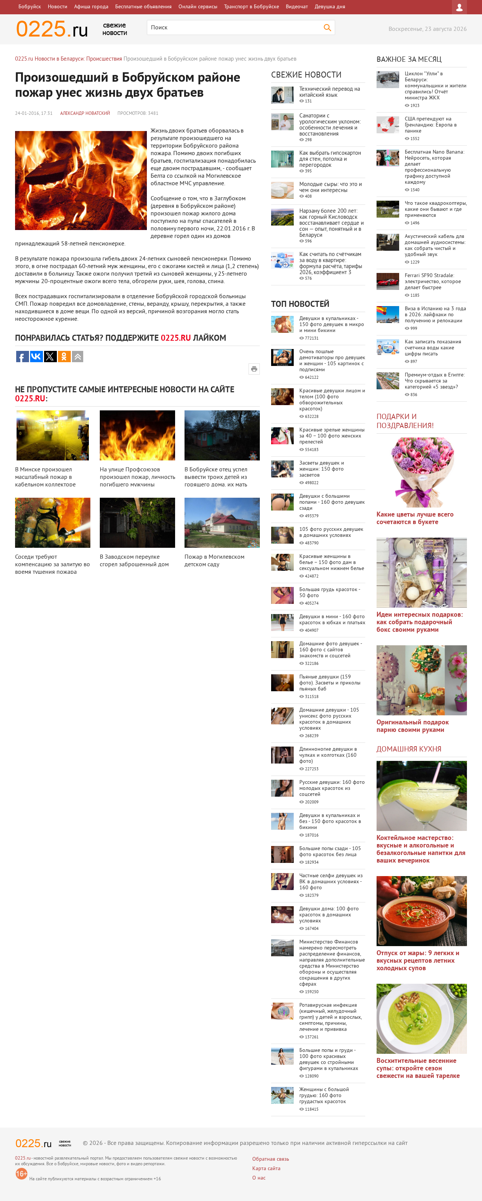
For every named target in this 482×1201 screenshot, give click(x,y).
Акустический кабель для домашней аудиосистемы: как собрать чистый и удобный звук (435, 245)
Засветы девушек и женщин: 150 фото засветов (321, 469)
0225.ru (23, 1158)
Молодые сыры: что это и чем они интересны (330, 187)
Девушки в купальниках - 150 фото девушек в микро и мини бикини (331, 324)
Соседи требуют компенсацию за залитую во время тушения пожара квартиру (52, 568)
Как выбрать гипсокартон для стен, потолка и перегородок (330, 159)
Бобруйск (29, 7)
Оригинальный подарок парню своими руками (413, 726)
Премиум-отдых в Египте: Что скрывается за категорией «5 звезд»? (435, 381)
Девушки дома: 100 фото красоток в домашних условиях (329, 915)
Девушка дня (330, 7)
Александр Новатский (85, 114)
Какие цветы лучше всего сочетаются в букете (415, 519)
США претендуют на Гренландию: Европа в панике (431, 125)
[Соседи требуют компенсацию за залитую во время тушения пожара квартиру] (52, 523)
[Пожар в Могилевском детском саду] (222, 523)
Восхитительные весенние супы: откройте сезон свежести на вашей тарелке (418, 1069)
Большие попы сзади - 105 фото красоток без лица (330, 852)
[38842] (422, 796)
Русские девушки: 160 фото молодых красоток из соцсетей (332, 788)
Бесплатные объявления (143, 7)
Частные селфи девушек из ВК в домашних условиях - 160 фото (331, 882)
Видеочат (297, 7)
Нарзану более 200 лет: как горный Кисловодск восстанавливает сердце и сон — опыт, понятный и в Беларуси (331, 223)
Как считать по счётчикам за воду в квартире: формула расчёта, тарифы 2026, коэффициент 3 (330, 263)
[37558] (422, 911)
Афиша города (91, 7)
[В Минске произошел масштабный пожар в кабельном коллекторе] (52, 435)
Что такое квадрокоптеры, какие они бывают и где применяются (436, 209)
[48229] (422, 573)
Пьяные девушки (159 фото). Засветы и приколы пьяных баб (329, 683)
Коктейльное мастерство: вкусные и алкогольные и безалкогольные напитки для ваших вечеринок (421, 849)
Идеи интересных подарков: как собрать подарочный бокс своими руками (420, 622)
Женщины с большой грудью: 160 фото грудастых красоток (324, 1096)
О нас (258, 1178)
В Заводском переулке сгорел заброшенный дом (134, 560)
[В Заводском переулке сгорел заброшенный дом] (137, 523)
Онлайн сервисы (197, 7)
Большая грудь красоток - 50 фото (329, 593)
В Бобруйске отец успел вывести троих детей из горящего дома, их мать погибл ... (216, 481)
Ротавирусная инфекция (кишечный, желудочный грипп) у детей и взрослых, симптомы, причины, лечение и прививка (330, 1017)
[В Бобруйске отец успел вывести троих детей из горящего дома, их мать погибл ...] (222, 435)
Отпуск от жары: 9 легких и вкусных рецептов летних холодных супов (418, 961)
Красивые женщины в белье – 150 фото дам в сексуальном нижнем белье (331, 562)
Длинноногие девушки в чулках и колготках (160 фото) (328, 755)
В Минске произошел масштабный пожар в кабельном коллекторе (45, 477)
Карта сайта (266, 1169)
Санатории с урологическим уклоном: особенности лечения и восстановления (330, 125)
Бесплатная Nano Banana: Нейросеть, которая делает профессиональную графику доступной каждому (434, 167)
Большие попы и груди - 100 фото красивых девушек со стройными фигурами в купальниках (328, 1059)
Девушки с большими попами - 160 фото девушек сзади (332, 502)
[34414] (422, 680)
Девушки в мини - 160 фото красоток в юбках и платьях (332, 620)
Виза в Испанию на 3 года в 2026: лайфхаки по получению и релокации (435, 315)
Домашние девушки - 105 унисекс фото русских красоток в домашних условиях (329, 719)
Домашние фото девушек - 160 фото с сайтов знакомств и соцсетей (330, 650)
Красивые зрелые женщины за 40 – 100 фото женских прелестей (332, 436)
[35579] (422, 472)
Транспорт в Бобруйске (251, 7)
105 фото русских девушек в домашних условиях (331, 532)
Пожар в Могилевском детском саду (214, 560)
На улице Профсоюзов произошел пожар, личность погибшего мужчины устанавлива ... (137, 481)
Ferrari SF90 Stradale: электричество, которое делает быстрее (433, 282)
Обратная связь (270, 1159)
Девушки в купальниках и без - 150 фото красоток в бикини (330, 821)
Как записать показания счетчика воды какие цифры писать (433, 348)
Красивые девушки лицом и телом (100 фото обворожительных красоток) (332, 400)
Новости (57, 7)
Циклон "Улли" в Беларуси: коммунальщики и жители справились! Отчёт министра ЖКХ (436, 86)
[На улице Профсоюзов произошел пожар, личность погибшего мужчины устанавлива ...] (137, 435)
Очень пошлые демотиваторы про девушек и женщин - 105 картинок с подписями (332, 361)
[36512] (422, 1019)
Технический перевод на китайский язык (329, 92)
